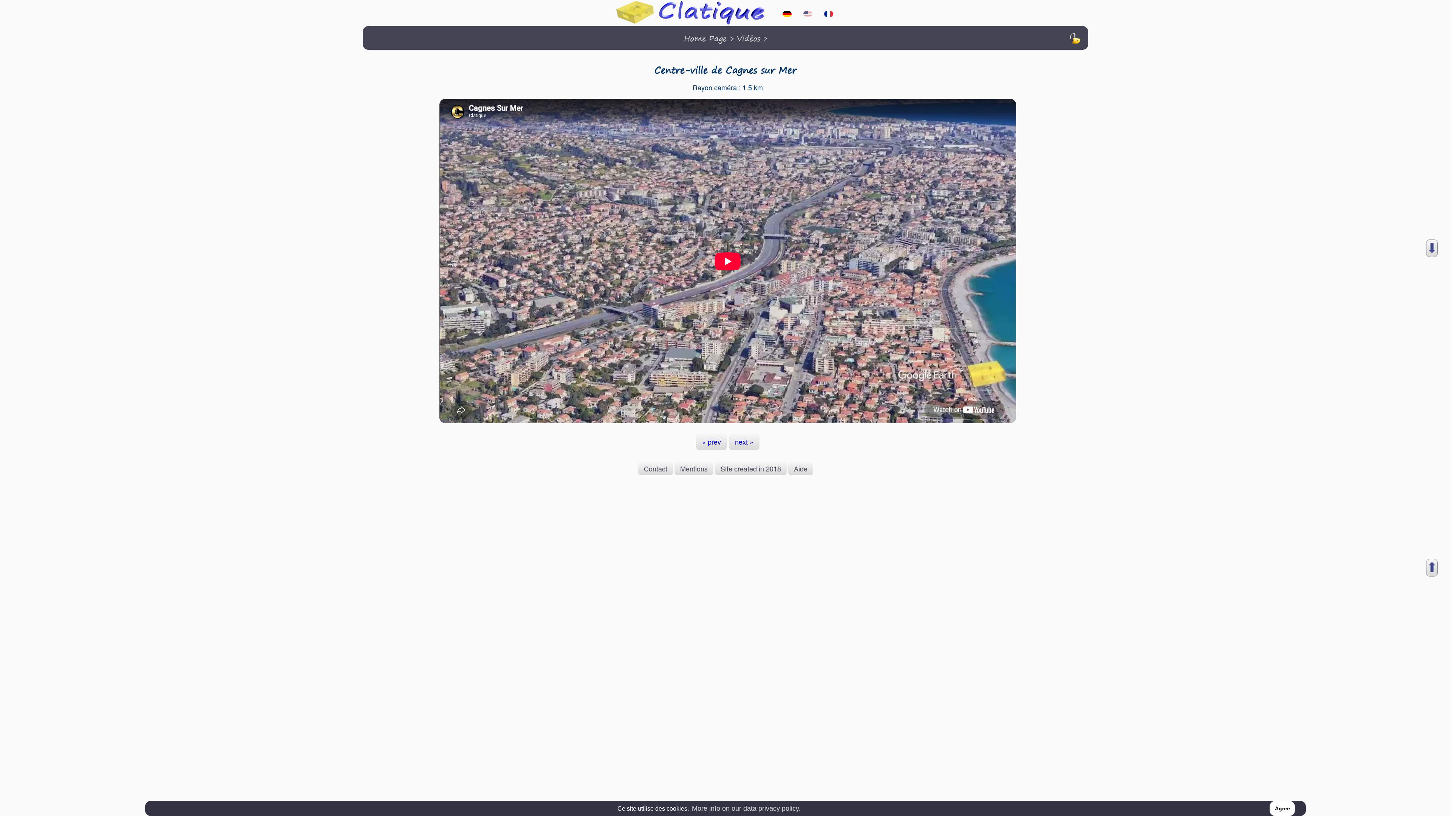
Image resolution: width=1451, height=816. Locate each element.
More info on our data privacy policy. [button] (746, 808)
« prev (711, 442)
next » (744, 442)
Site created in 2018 (751, 468)
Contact (655, 468)
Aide (800, 468)
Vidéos (748, 38)
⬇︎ (1431, 248)
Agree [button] (1282, 808)
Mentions (694, 468)
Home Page (705, 38)
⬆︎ (1431, 567)
